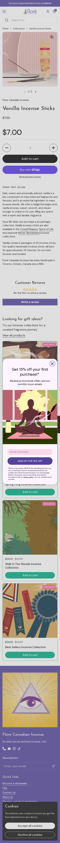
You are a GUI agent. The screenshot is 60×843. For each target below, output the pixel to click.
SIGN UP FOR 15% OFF (30, 461)
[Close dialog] (52, 363)
